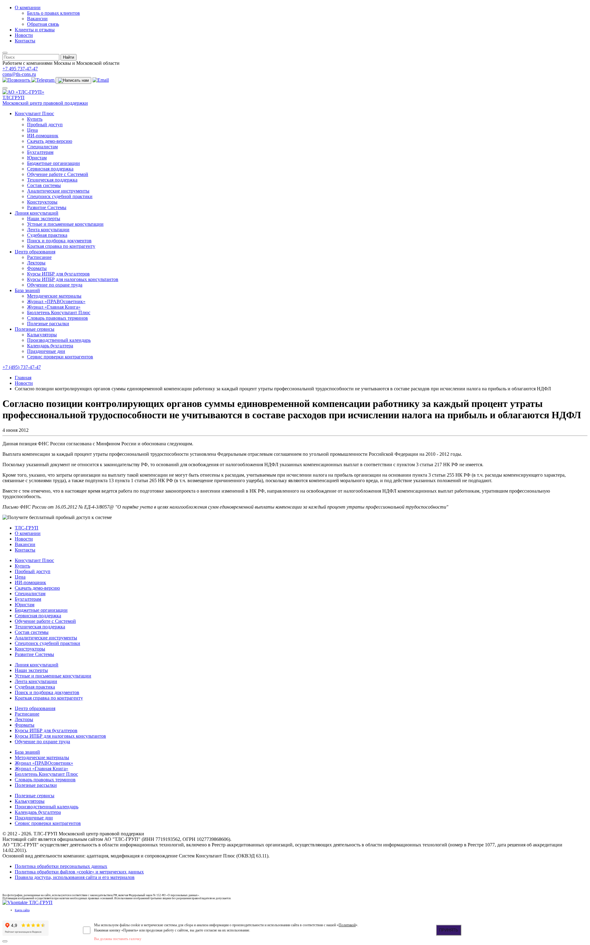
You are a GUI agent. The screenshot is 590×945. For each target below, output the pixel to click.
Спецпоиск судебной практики (59, 196)
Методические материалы (54, 296)
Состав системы (44, 185)
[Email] (100, 80)
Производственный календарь (59, 340)
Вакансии (37, 18)
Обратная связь (43, 24)
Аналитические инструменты (58, 190)
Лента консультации (48, 229)
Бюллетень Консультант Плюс (58, 312)
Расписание (39, 257)
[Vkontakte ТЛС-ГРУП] (27, 902)
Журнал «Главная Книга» (54, 307)
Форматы (37, 268)
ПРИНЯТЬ (448, 930)
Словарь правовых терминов (57, 318)
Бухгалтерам (40, 152)
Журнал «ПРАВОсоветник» (56, 301)
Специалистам (42, 146)
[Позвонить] (16, 80)
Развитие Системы (46, 207)
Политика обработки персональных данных (61, 866)
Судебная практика (47, 235)
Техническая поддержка (52, 179)
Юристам (37, 157)
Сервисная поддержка (50, 168)
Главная (23, 377)
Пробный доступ (45, 124)
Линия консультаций (36, 213)
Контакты (25, 40)
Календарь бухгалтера (50, 345)
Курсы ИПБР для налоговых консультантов (72, 279)
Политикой (347, 925)
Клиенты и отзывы (35, 29)
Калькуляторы (42, 334)
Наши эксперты (43, 218)
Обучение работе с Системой (57, 174)
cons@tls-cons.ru (19, 74)
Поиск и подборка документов (59, 240)
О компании (28, 7)
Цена (32, 130)
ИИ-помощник (42, 135)
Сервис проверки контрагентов (60, 356)
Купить (34, 119)
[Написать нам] (73, 80)
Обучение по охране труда (54, 284)
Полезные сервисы (34, 329)
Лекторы (36, 262)
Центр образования (35, 251)
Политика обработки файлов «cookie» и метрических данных (79, 871)
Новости (24, 35)
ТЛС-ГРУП (26, 527)
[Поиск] (4, 53)
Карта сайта (22, 910)
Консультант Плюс (34, 113)
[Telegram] (43, 80)
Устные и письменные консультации (65, 224)
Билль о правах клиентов (53, 13)
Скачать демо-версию (49, 141)
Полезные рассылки (48, 323)
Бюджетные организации (53, 163)
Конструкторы (42, 202)
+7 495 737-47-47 (20, 68)
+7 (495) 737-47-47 (21, 367)
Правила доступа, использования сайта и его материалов (75, 877)
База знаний (27, 290)
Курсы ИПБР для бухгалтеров (58, 273)
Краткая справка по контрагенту (61, 246)
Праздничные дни (46, 351)
